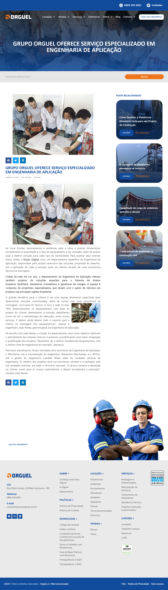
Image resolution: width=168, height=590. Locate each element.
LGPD (124, 537)
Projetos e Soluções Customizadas (131, 508)
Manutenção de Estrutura (129, 489)
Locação (47, 17)
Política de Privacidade (71, 506)
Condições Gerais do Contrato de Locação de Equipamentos (72, 536)
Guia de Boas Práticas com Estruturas (71, 554)
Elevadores (96, 493)
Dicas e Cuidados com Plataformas (71, 546)
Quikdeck (95, 497)
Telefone (12, 494)
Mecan (93, 529)
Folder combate (67, 529)
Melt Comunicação (60, 584)
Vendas (62, 17)
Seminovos (94, 17)
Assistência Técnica (131, 502)
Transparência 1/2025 (71, 564)
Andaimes (95, 484)
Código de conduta (69, 524)
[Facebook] (9, 516)
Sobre (106, 17)
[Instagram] (14, 516)
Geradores (95, 502)
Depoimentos (66, 491)
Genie (93, 534)
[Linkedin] (20, 516)
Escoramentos (97, 488)
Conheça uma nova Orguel (69, 481)
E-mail (10, 503)
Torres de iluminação (101, 511)
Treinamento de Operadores (129, 496)
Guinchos (95, 515)
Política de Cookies (69, 510)
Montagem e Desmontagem (128, 481)
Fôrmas (94, 506)
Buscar (144, 77)
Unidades (126, 524)
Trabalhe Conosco (130, 529)
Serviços (77, 17)
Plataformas (96, 479)
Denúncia (126, 533)
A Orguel (64, 487)
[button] (8, 160)
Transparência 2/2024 (71, 559)
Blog (118, 17)
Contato (127, 17)
